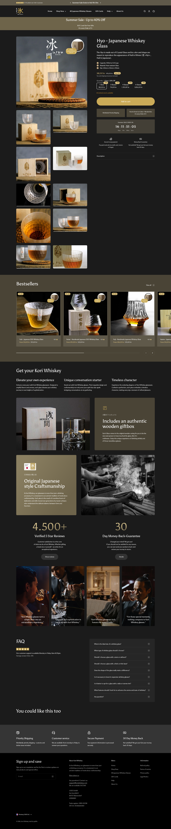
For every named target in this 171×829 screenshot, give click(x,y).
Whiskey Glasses (127, 432)
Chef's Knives (127, 439)
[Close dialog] (165, 3)
